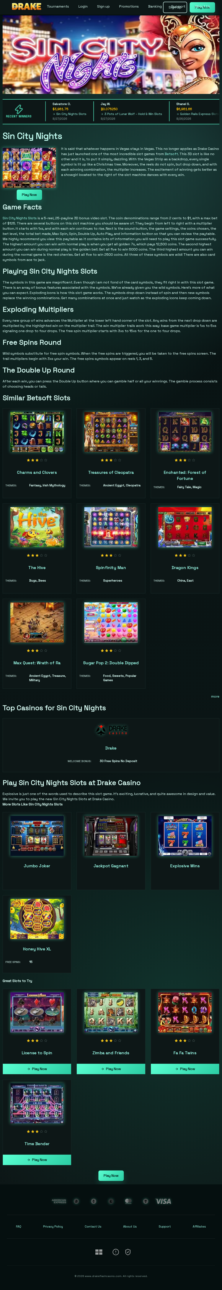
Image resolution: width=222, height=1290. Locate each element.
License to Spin (37, 1052)
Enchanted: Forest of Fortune (185, 475)
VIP (34, 6)
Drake (110, 748)
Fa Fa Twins (184, 1052)
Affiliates (199, 1226)
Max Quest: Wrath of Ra (37, 662)
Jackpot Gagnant (111, 865)
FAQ (18, 1226)
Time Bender (37, 1143)
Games (17, 6)
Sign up (103, 6)
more (215, 696)
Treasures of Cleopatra (111, 472)
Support (178, 6)
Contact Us (93, 1226)
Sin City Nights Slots (49, 114)
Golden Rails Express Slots (178, 114)
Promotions (129, 6)
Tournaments (58, 6)
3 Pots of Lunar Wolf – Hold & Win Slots (111, 114)
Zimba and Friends (111, 1052)
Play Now (29, 194)
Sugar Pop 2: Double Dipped (111, 662)
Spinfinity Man (111, 567)
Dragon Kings (185, 567)
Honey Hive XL (37, 948)
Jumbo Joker (37, 865)
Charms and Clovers (37, 472)
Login (83, 6)
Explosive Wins (185, 865)
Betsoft (171, 154)
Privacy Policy (53, 1226)
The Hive (37, 567)
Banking (155, 6)
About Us (202, 6)
